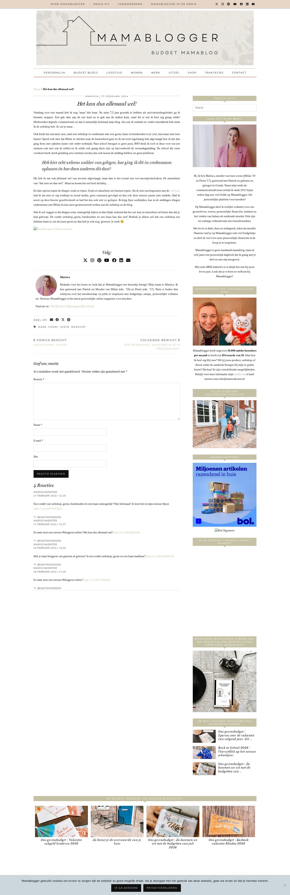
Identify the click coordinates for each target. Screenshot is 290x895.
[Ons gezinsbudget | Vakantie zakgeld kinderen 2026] (61, 821)
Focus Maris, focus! (50, 342)
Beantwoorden (49, 517)
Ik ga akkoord (126, 887)
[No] (285, 885)
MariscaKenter (45, 492)
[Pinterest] (228, 4)
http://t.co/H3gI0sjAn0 (127, 532)
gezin (64, 327)
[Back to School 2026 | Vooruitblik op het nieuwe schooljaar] (204, 752)
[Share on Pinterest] (69, 320)
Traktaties (214, 72)
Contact (239, 72)
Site (36, 456)
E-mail (38, 440)
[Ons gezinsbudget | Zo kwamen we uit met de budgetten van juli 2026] (204, 768)
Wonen (137, 72)
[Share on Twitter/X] (63, 320)
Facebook (88, 306)
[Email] (253, 4)
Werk (155, 72)
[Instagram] (222, 4)
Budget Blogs (86, 72)
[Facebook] (241, 4)
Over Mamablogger (68, 4)
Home (37, 89)
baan (42, 327)
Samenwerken (130, 4)
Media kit (101, 4)
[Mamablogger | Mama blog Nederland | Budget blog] (145, 38)
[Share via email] (52, 320)
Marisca (92, 96)
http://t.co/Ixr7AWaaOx (96, 579)
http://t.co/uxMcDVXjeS (48, 508)
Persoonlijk (54, 72)
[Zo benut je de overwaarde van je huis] (117, 821)
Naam (38, 424)
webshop (175, 190)
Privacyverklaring (162, 887)
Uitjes (174, 72)
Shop (192, 72)
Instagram (75, 306)
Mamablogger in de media (174, 4)
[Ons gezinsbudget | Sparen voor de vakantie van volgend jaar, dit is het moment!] (204, 736)
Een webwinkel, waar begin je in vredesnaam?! (152, 344)
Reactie (39, 379)
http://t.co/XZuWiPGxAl (160, 556)
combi (53, 327)
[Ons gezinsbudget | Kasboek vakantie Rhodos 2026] (228, 821)
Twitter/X (62, 306)
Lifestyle (114, 72)
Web (52, 306)
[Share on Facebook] (57, 320)
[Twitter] (216, 4)
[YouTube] (235, 4)
